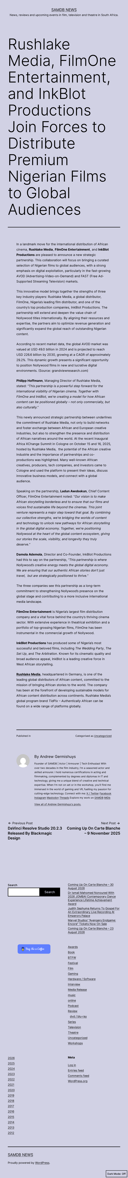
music (72, 995)
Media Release (77, 989)
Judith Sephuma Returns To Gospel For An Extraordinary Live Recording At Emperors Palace (94, 912)
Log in (72, 1065)
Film (70, 968)
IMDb (107, 797)
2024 (11, 1068)
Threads (64, 797)
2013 (11, 1127)
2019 (11, 1095)
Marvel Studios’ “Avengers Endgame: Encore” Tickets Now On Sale (92, 922)
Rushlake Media (28, 674)
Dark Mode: (114, 1173)
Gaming (73, 973)
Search (12, 885)
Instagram (40, 797)
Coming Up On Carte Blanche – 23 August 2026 (90, 930)
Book (71, 952)
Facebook (105, 793)
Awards (73, 947)
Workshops (75, 1043)
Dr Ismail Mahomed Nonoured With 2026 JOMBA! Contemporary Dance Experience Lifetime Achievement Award (92, 898)
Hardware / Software (82, 979)
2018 (11, 1100)
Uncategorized (103, 735)
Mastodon (53, 797)
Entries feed (76, 1070)
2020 (11, 1090)
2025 (11, 1063)
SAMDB (98, 797)
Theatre (73, 1032)
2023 (11, 1074)
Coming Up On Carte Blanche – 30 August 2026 (90, 886)
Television (74, 1027)
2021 (11, 1084)
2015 (11, 1117)
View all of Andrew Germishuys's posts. (57, 804)
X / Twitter (92, 793)
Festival (73, 963)
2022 (11, 1079)
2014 (11, 1122)
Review (72, 1011)
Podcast (73, 1005)
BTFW (72, 957)
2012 (11, 1132)
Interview (74, 984)
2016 (11, 1111)
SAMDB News (64, 10)
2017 (11, 1106)
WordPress (42, 1162)
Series (72, 1022)
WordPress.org (77, 1081)
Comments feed (78, 1075)
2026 (11, 1058)
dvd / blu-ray (78, 1016)
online (72, 1000)
